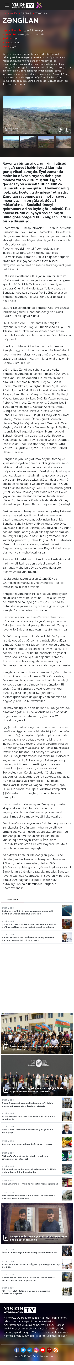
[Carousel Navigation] (63, 130)
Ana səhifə (11, 13)
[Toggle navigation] (7, 5)
